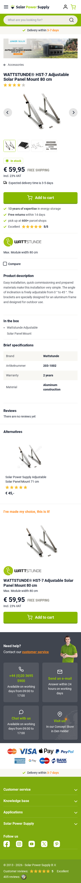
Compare (14, 264)
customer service (35, 652)
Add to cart (44, 197)
